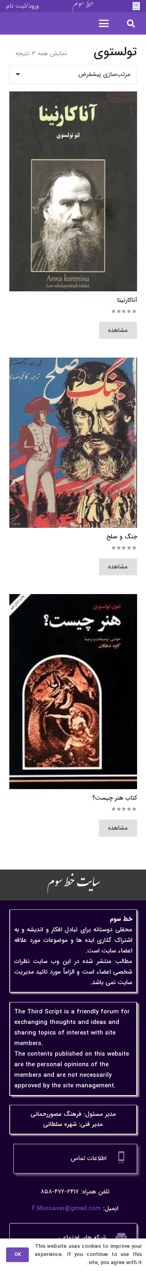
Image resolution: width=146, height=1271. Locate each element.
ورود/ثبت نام (22, 6)
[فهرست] (104, 23)
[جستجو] (131, 23)
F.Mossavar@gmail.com (66, 1208)
